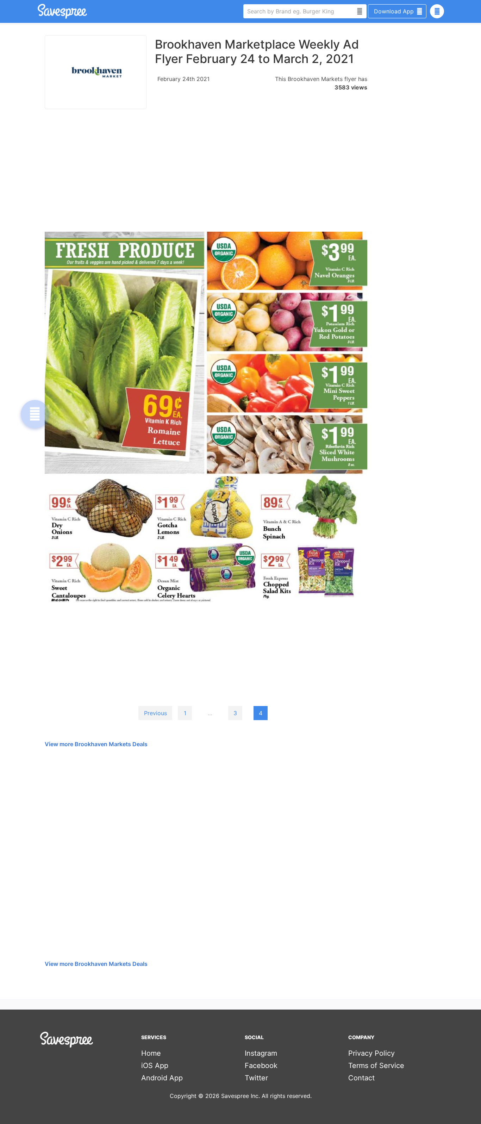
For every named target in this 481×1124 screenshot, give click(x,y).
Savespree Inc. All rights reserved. (266, 1095)
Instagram (261, 1053)
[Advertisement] (206, 174)
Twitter (256, 1078)
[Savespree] (38, 11)
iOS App (154, 1065)
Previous (155, 713)
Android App (162, 1078)
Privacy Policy (371, 1053)
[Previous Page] (35, 414)
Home (151, 1053)
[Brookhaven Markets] (95, 72)
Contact (361, 1078)
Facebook (261, 1065)
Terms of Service (376, 1065)
